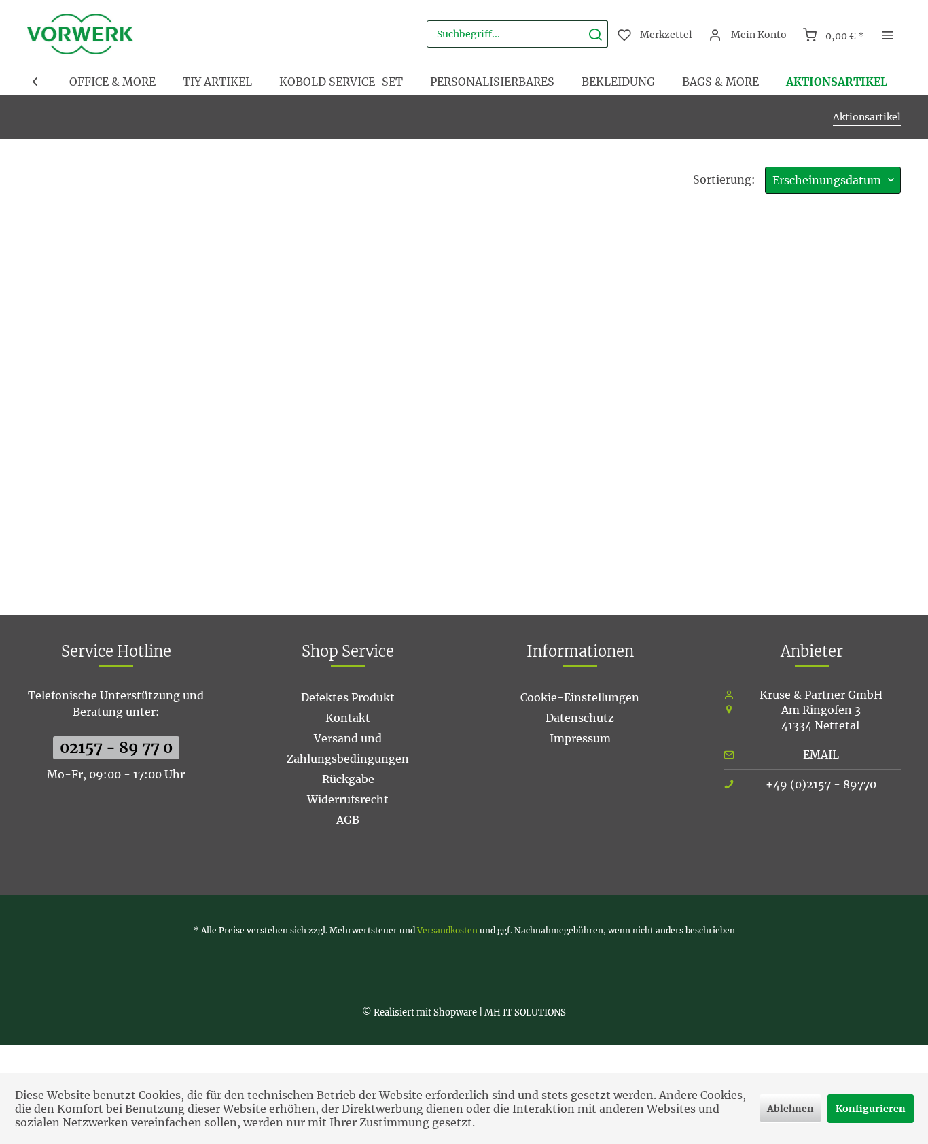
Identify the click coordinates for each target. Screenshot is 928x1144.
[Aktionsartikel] (836, 81)
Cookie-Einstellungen (579, 697)
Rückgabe (348, 779)
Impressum (580, 738)
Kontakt (347, 718)
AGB (347, 820)
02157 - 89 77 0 (116, 747)
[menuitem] (517, 34)
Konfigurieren (871, 1109)
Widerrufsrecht (348, 799)
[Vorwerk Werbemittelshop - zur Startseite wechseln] (80, 34)
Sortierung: (724, 179)
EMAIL (821, 754)
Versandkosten (447, 930)
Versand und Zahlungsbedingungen (348, 748)
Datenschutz (580, 718)
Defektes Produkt (348, 697)
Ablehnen (790, 1109)
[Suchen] (595, 34)
